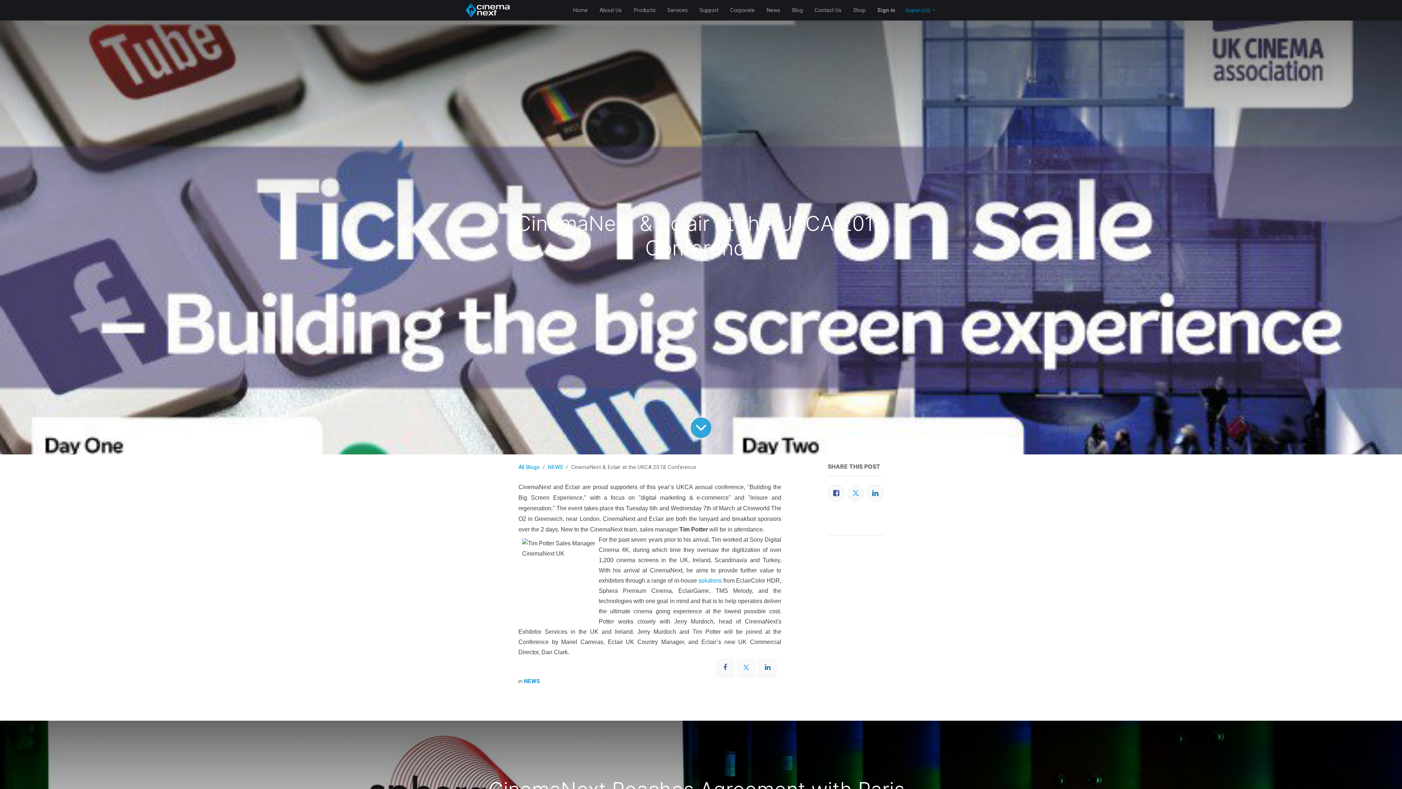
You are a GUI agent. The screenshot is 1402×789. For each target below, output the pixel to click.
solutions (710, 581)
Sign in (886, 10)
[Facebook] (836, 493)
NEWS (555, 467)
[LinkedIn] (875, 493)
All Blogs (529, 467)
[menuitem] (580, 10)
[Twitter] (855, 493)
